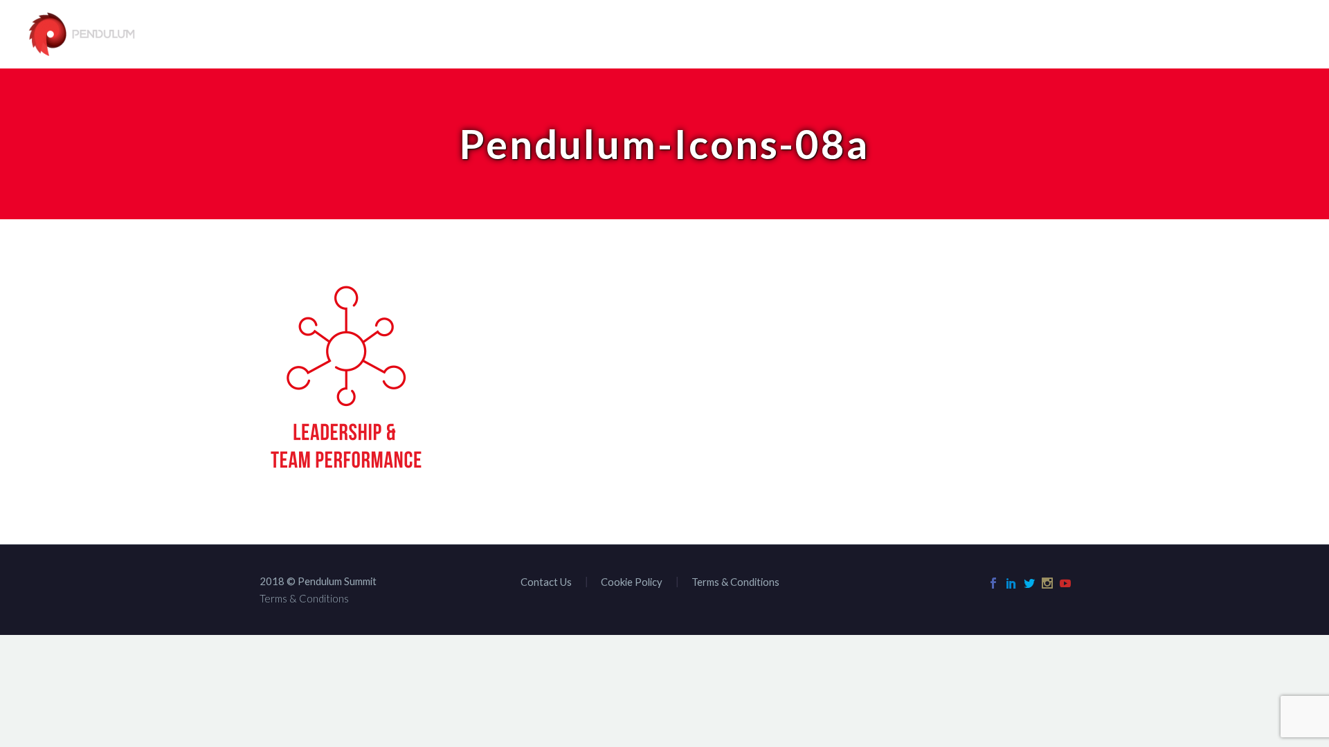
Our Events (1064, 35)
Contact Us (1270, 35)
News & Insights (1166, 35)
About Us (981, 35)
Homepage (780, 35)
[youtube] (1065, 583)
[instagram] (1047, 583)
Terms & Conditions (735, 582)
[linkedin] (1011, 583)
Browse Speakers (882, 35)
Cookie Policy (631, 582)
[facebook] (993, 583)
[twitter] (1029, 583)
